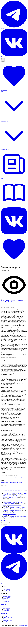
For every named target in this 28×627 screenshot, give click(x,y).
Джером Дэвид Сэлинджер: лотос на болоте (11, 482)
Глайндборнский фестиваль (16, 300)
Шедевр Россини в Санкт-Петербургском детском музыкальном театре (13, 496)
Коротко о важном (7, 590)
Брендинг (5, 622)
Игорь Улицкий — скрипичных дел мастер (14, 499)
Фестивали (6, 598)
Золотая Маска (4, 301)
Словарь (3, 604)
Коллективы (6, 601)
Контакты (5, 621)
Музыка (5, 586)
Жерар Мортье (11, 301)
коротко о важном (5, 300)
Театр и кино (6, 589)
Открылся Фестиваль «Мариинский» (12, 510)
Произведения (6, 596)
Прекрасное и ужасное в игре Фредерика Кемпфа (13, 477)
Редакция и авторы (8, 617)
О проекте (4, 613)
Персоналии (6, 600)
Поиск (2, 61)
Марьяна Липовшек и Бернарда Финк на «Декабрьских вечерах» (13, 503)
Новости (3, 584)
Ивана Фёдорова (23, 625)
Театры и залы (6, 597)
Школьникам (6, 610)
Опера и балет (6, 587)
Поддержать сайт (7, 620)
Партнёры (5, 618)
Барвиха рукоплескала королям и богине (13, 490)
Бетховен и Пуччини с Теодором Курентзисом (14, 516)
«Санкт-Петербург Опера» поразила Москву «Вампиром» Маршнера (14, 513)
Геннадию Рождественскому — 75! (12, 505)
